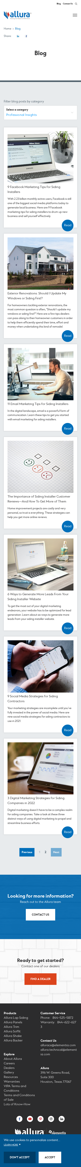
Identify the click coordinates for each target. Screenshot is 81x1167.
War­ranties (12, 1082)
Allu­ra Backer (13, 1041)
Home (7, 28)
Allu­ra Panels (13, 1022)
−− (63, 1018)
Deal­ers (9, 1068)
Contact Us (68, 4)
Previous (28, 853)
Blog (59, 4)
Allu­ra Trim (11, 1027)
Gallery (9, 1073)
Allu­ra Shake (13, 1036)
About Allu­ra (13, 1059)
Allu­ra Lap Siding (16, 1018)
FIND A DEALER (40, 979)
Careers (40, 581)
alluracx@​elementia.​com (58, 1045)
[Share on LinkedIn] (18, 36)
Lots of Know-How (17, 1104)
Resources (11, 1077)
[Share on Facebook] (26, 36)
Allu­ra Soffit (12, 1032)
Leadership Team (40, 585)
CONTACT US (40, 915)
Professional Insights (21, 115)
